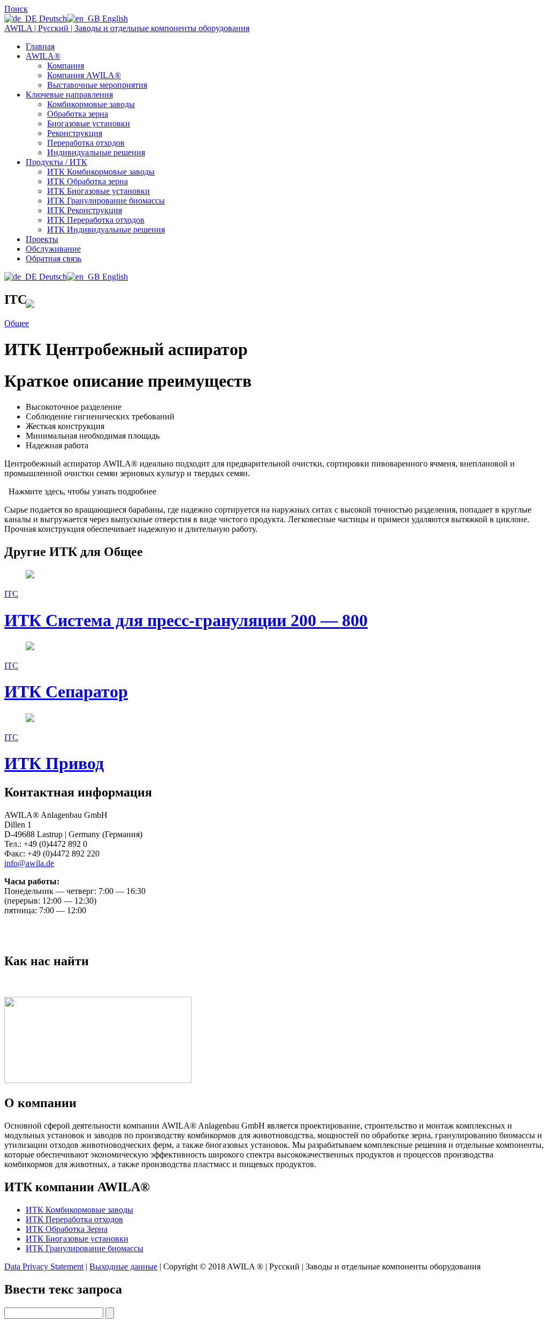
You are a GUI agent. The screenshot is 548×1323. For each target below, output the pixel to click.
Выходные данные (123, 1266)
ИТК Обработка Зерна (67, 1229)
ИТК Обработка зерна (87, 181)
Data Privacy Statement (43, 1266)
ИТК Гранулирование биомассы (106, 200)
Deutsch (52, 18)
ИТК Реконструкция (84, 210)
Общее (16, 323)
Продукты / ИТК (56, 162)
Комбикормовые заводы (91, 104)
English (114, 18)
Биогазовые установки (88, 123)
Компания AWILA (84, 75)
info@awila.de (29, 863)
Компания (65, 65)
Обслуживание (53, 248)
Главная (40, 46)
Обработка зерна (77, 113)
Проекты (42, 239)
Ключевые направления (69, 94)
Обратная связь (53, 258)
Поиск (16, 8)
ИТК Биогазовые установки (98, 191)
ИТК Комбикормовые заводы (101, 171)
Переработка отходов (86, 142)
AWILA (43, 56)
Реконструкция (74, 133)
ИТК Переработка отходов (95, 219)
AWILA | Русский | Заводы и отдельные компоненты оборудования (126, 28)
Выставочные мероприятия (97, 84)
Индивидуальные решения (96, 152)
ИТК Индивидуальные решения (106, 229)
